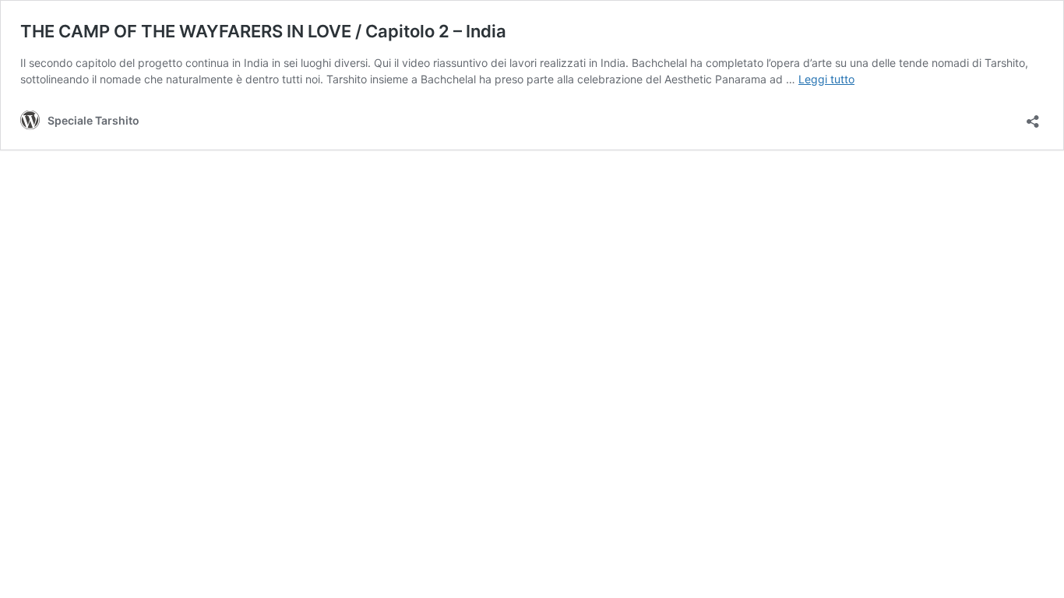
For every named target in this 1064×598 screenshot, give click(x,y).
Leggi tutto (826, 79)
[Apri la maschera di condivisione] (1033, 116)
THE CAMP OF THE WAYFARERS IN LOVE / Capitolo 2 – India (263, 31)
